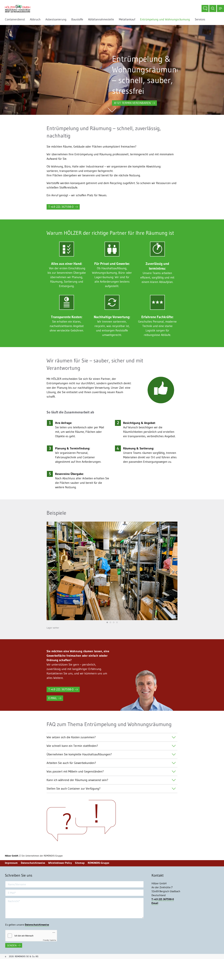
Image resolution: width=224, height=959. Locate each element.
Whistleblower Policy (60, 862)
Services (200, 19)
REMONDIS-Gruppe (98, 862)
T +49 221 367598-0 (60, 207)
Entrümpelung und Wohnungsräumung (165, 19)
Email (155, 903)
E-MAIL (52, 698)
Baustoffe (77, 19)
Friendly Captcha (49, 940)
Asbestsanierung (55, 19)
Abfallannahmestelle (101, 19)
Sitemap (80, 862)
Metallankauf (127, 19)
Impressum (11, 862)
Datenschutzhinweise (33, 862)
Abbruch (35, 19)
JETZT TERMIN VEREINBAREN (132, 103)
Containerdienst (15, 19)
